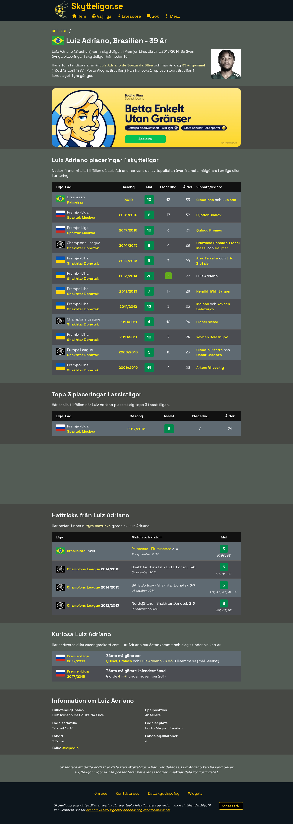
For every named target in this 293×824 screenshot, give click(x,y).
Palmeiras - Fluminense (151, 548)
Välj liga (103, 16)
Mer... (174, 16)
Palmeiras (75, 202)
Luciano (229, 199)
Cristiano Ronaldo (211, 242)
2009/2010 (128, 352)
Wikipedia (70, 748)
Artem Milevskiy (210, 367)
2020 (128, 199)
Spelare (59, 31)
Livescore (131, 16)
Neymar (221, 248)
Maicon (202, 304)
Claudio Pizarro (209, 349)
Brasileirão (81, 550)
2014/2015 (128, 245)
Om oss (100, 793)
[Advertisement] (146, 474)
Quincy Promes (209, 230)
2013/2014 (128, 276)
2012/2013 (128, 291)
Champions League (93, 569)
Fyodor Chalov (208, 215)
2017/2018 (128, 230)
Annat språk (231, 806)
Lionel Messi (207, 322)
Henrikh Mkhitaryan (213, 291)
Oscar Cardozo (209, 354)
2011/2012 (128, 306)
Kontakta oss (127, 793)
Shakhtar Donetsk (83, 248)
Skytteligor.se (97, 6)
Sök (155, 16)
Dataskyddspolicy (163, 793)
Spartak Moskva (81, 217)
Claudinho (205, 199)
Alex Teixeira (207, 258)
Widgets (195, 793)
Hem (81, 16)
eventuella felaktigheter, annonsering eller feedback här (128, 810)
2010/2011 (128, 322)
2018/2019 (128, 215)
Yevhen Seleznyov (212, 337)
